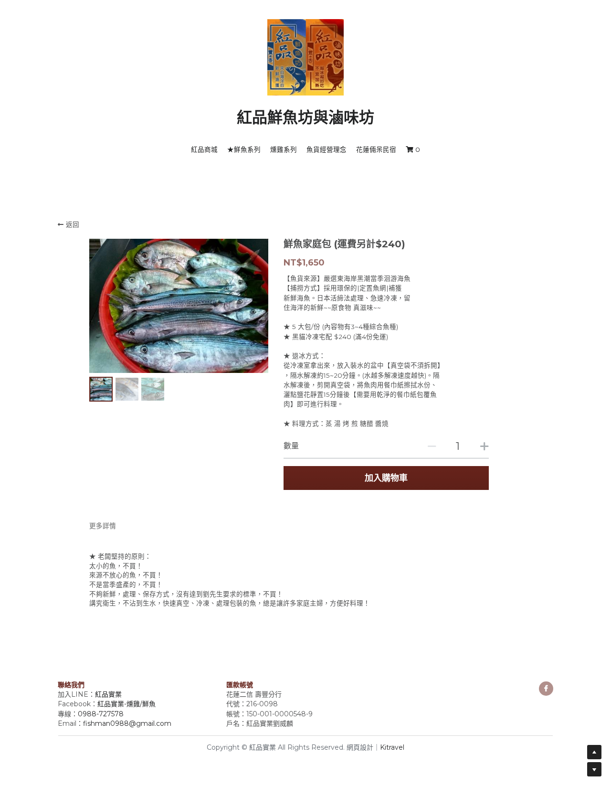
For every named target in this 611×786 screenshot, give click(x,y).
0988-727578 (101, 714)
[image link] (305, 57)
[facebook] (546, 688)
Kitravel (392, 747)
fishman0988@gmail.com (127, 723)
